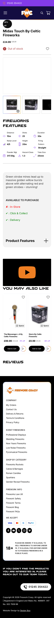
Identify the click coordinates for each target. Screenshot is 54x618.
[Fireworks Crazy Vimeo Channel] (29, 530)
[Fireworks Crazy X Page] (19, 530)
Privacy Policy (12, 422)
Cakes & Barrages (14, 469)
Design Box (25, 610)
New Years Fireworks (16, 443)
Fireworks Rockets (14, 464)
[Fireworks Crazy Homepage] (27, 13)
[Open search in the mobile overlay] (41, 13)
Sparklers (10, 477)
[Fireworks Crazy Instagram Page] (24, 530)
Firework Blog (12, 507)
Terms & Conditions (15, 418)
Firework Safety (13, 498)
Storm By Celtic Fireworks (35, 335)
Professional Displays (16, 434)
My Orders (11, 405)
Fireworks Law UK (14, 494)
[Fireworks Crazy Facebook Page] (8, 530)
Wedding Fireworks (15, 439)
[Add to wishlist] (47, 49)
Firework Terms (13, 503)
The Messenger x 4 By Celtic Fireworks (13, 335)
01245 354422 (14, 3)
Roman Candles (13, 473)
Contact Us (11, 409)
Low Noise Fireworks (15, 447)
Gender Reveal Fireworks (18, 482)
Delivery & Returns (14, 413)
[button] (27, 240)
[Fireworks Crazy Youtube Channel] (13, 530)
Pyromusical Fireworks (16, 452)
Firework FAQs (13, 511)
